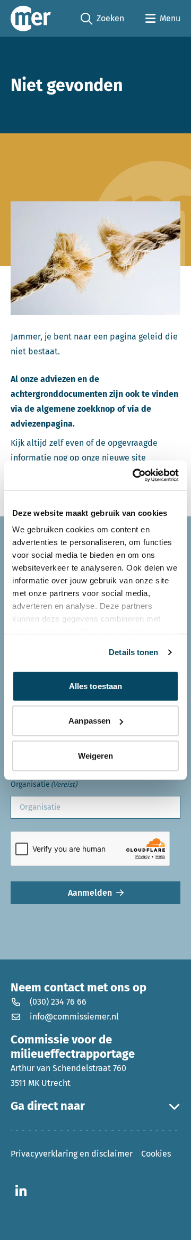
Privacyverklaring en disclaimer (72, 1154)
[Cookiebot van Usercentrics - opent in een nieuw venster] (135, 475)
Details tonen (133, 652)
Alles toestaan (95, 685)
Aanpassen (89, 720)
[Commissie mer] (31, 18)
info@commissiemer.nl (74, 1017)
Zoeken (102, 19)
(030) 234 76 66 (58, 1002)
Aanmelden (90, 893)
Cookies (156, 1154)
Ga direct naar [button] (48, 1106)
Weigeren (96, 755)
